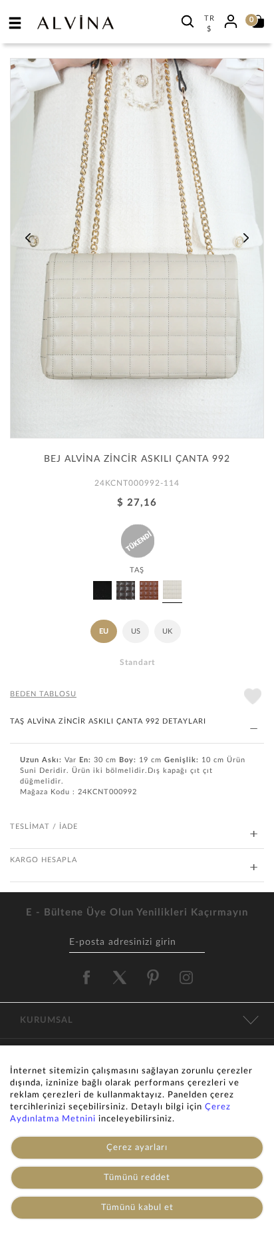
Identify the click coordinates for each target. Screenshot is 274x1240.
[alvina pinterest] (153, 977)
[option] (137, 252)
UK (167, 631)
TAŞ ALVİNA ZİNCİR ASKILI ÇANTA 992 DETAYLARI (108, 721)
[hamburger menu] (15, 22)
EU (103, 631)
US (135, 631)
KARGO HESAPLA (43, 860)
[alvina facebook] (86, 977)
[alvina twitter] (119, 977)
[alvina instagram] (188, 977)
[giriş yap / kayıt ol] (230, 19)
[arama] (187, 21)
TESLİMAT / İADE (44, 826)
